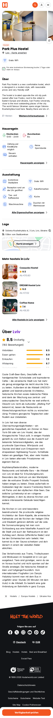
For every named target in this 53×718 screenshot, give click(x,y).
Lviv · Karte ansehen (16, 52)
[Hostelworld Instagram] (23, 632)
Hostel (6, 45)
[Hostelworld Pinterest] (36, 632)
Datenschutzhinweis (27, 685)
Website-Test (39, 698)
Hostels (16, 652)
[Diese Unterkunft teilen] (49, 40)
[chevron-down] (28, 342)
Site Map (17, 705)
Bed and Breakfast (38, 652)
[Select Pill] (35, 5)
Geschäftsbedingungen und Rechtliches (26, 692)
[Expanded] (6, 596)
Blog (8, 652)
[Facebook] (10, 632)
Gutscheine (13, 698)
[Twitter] (17, 632)
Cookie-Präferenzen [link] (31, 705)
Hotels (24, 652)
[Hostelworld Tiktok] (43, 632)
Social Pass (26, 658)
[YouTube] (30, 632)
